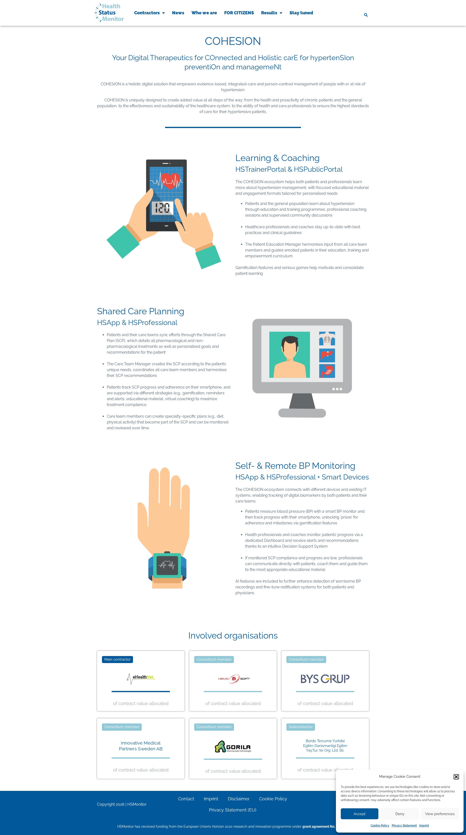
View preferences (440, 814)
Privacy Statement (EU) (232, 809)
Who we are (204, 12)
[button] (456, 776)
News (178, 12)
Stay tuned (301, 12)
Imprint (424, 825)
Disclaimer (239, 798)
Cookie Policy (380, 825)
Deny (399, 814)
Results (269, 12)
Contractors (147, 12)
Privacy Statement (404, 825)
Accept (360, 814)
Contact (186, 798)
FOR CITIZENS (239, 12)
